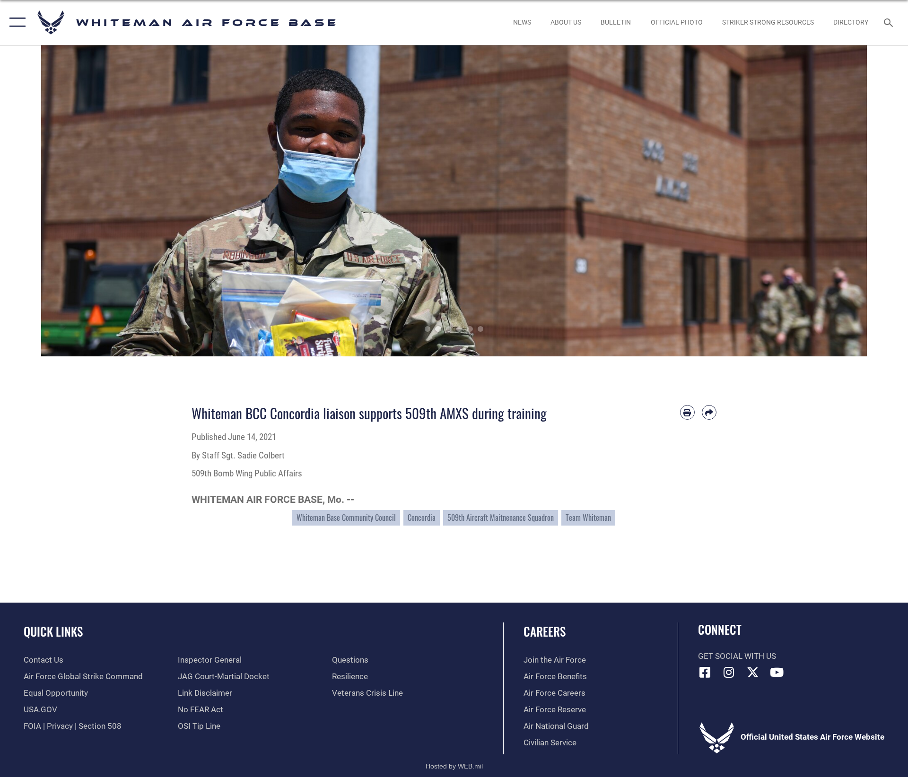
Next (825, 200)
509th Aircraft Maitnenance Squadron (500, 517)
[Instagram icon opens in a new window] (729, 672)
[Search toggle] (889, 22)
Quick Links (53, 631)
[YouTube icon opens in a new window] (777, 672)
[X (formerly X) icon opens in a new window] (753, 672)
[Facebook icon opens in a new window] (705, 672)
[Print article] (687, 412)
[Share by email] (709, 412)
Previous (82, 200)
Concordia (422, 517)
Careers (545, 631)
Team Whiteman (588, 517)
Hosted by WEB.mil (454, 766)
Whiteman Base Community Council (346, 517)
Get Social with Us (737, 656)
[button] (15, 22)
